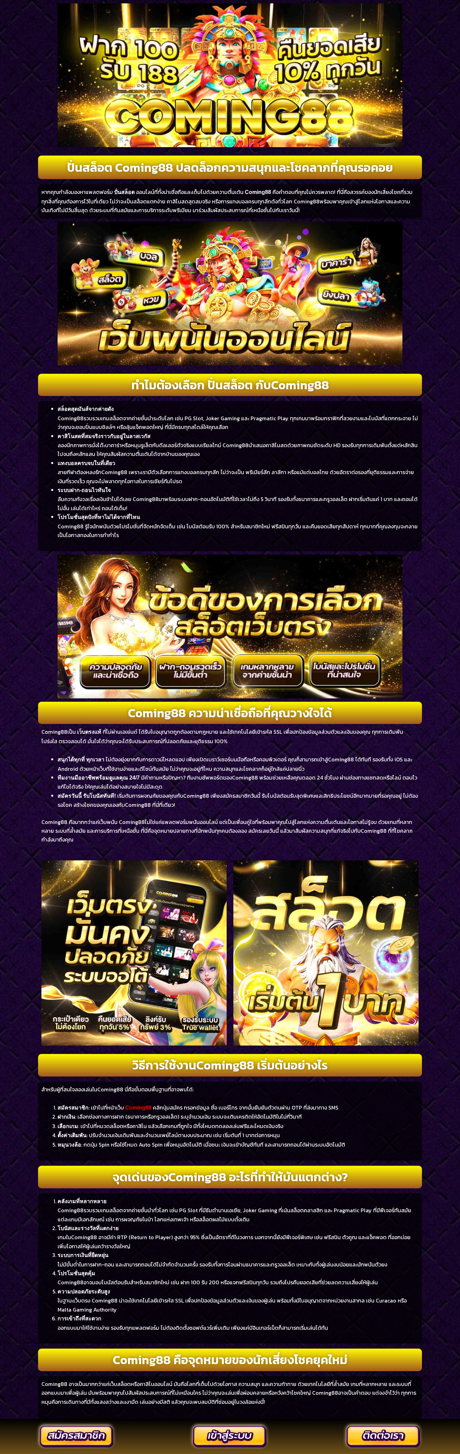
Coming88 (138, 1108)
